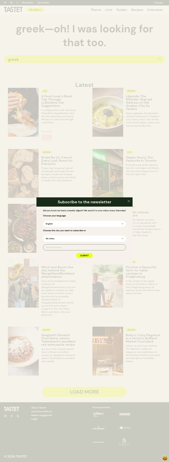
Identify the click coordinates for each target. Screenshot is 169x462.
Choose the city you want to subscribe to (64, 230)
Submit (84, 255)
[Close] (129, 201)
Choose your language (54, 216)
